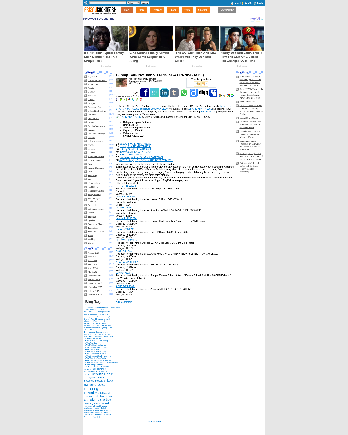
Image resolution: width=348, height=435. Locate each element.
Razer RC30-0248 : (126, 229)
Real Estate (93, 186)
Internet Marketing (96, 167)
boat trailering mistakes (94, 388)
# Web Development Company (96, 331)
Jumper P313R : (124, 272)
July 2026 (92, 256)
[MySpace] (213, 96)
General (91, 137)
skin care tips (100, 399)
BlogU (127, 10)
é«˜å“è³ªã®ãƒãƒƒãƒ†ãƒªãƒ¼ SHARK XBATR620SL (146, 160)
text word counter (247, 101)
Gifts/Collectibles (95, 141)
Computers (93, 103)
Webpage (157, 10)
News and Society (96, 183)
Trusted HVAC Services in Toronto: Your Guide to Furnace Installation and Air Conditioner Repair (251, 93)
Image (173, 10)
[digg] (203, 96)
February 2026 (94, 275)
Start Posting (227, 10)
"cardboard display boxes (96, 316)
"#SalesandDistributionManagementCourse (103, 307)
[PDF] (141, 100)
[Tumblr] (174, 96)
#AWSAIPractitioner (93, 339)
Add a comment (124, 302)
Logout (157, 421)
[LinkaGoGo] (129, 100)
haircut (103, 396)
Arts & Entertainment (97, 80)
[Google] (228, 96)
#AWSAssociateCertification (96, 347)
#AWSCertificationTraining (96, 352)
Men (90, 179)
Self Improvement (96, 208)
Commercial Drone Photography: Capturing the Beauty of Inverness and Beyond (250, 145)
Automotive (93, 84)
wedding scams (92, 403)
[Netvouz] (133, 100)
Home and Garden (96, 156)
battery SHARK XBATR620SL (135, 143)
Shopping (92, 216)
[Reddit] (135, 96)
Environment (93, 118)
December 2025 (95, 283)
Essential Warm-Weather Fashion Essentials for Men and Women (250, 134)
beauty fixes (91, 377)
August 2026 (93, 252)
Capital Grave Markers (250, 117)
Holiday (91, 152)
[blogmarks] (121, 100)
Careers (91, 99)
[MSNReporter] (224, 96)
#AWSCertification (92, 349)
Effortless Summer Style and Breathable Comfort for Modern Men (250, 124)
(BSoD (87, 375)
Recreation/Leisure (96, 190)
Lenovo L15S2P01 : (126, 196)
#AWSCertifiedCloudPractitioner (98, 356)
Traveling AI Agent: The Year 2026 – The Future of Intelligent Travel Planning (251, 156)
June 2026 (92, 260)
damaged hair (92, 396)
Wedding (92, 239)
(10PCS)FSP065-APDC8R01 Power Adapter (95, 370)
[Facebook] (145, 96)
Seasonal (92, 204)
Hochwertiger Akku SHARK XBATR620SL (141, 157)
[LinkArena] (125, 100)
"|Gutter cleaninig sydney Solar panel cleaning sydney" (96, 323)
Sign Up (248, 3)
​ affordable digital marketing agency (95, 407)
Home (236, 3)
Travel (90, 235)
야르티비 (96, 417)
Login (260, 3)
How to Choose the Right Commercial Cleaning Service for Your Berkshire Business (251, 109)
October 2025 (94, 290)
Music (187, 10)
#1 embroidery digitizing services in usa (97, 334)
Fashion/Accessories (97, 125)
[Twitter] (155, 96)
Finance (91, 129)
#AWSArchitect (91, 343)
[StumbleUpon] (232, 96)
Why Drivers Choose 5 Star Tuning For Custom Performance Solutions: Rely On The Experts (250, 81)
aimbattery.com (208, 111)
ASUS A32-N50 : (124, 251)
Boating (91, 91)
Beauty (91, 87)
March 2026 (93, 271)
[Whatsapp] (184, 96)
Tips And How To (96, 231)
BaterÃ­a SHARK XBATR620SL (136, 152)
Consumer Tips (95, 106)
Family (91, 122)
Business (92, 95)
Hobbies (91, 148)
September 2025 (95, 294)
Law (90, 171)
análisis (88, 406)
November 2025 (95, 287)
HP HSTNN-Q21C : (126, 185)
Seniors (91, 212)
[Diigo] (194, 96)
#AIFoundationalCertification (101, 336)
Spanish (91, 220)
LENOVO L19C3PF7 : (127, 240)
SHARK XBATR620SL (200, 108)
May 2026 (92, 264)
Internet (91, 164)
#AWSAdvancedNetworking (96, 341)
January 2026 (94, 279)
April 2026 (93, 268)
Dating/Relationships (97, 110)
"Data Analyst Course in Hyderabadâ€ (94, 310)
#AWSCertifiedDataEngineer (97, 358)
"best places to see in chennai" (97, 313)
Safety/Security (94, 194)
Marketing (92, 175)
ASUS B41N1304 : (125, 286)
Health (91, 144)
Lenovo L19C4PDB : (126, 218)
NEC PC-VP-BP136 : (127, 262)
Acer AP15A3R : (124, 207)
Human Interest (95, 160)
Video (141, 10)
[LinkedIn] (164, 96)
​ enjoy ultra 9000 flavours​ (97, 411)
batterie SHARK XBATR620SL (136, 149)
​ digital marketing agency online (95, 409)
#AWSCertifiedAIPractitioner (96, 354)
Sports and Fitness (96, 223)
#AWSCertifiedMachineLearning (98, 360)
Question (202, 10)
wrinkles (107, 403)
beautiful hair (102, 374)
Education (92, 114)
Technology (93, 227)
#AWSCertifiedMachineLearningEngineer (102, 362)
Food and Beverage (96, 133)
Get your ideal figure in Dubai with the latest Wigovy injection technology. (250, 167)
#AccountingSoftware (94, 365)
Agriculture (93, 76)
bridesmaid (105, 393)
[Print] (137, 100)
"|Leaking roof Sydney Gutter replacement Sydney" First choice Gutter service (98, 327)
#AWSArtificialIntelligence (95, 345)
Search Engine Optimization (94, 200)
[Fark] (117, 100)
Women (91, 243)
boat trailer (100, 381)
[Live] (220, 96)
